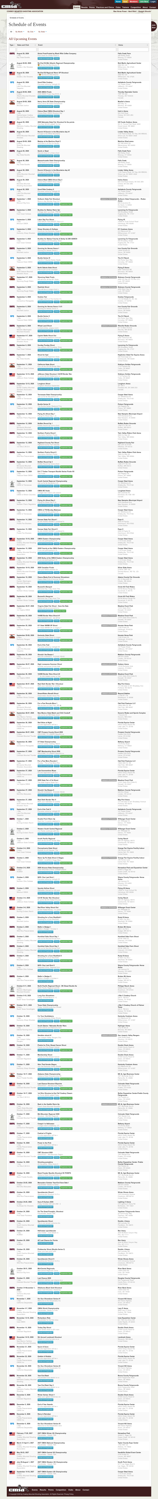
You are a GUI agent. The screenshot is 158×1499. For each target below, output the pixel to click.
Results (84, 7)
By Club (31, 31)
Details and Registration (45, 58)
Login (153, 1)
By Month (19, 31)
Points (92, 7)
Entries (57, 58)
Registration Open (66, 204)
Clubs (118, 7)
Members (134, 1)
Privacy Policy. (69, 1494)
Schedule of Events (17, 18)
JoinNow (154, 26)
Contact (152, 7)
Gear (125, 1)
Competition (136, 7)
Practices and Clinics (105, 7)
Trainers (125, 7)
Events (77, 7)
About (145, 7)
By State (42, 31)
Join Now (144, 1)
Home (118, 1)
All (11, 31)
